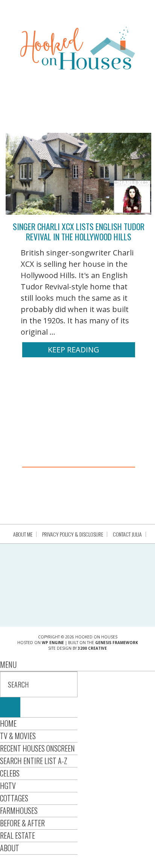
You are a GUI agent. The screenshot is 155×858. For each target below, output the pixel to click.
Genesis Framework (116, 642)
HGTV (8, 785)
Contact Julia (127, 534)
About (9, 847)
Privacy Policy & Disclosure (72, 534)
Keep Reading (73, 349)
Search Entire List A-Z (33, 760)
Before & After (22, 823)
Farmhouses (19, 810)
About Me (22, 534)
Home (8, 723)
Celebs (10, 773)
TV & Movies (18, 735)
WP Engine (53, 642)
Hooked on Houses (77, 48)
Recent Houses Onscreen (37, 748)
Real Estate (17, 835)
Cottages (14, 798)
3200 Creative (92, 648)
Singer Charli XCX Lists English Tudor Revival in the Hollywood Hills (78, 231)
